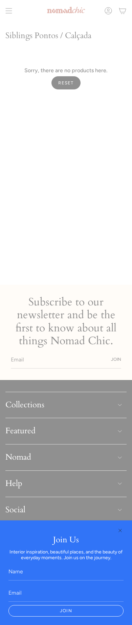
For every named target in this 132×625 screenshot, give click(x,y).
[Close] (120, 530)
